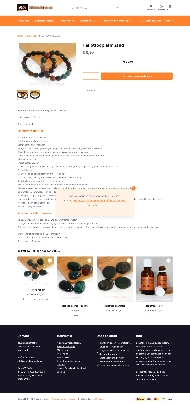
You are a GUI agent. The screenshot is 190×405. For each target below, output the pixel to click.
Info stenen (67, 20)
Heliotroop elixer (154, 306)
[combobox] (92, 8)
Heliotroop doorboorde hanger (75, 306)
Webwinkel (23, 20)
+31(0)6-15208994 (26, 357)
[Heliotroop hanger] (35, 271)
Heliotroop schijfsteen (115, 306)
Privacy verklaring (66, 346)
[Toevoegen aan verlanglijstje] (50, 260)
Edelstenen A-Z (87, 20)
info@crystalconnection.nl (30, 361)
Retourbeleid (63, 357)
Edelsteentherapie (44, 20)
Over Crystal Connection (69, 361)
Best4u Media (98, 399)
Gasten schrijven (152, 20)
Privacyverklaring (59, 399)
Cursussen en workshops (115, 20)
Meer (167, 20)
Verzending (62, 353)
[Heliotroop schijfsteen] (115, 279)
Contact (61, 364)
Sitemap (61, 372)
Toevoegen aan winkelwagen (136, 76)
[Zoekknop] (117, 8)
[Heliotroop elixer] (154, 279)
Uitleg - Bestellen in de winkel (71, 368)
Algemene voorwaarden (69, 343)
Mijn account (63, 350)
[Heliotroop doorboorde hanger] (75, 279)
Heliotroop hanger (36, 289)
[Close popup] (134, 188)
